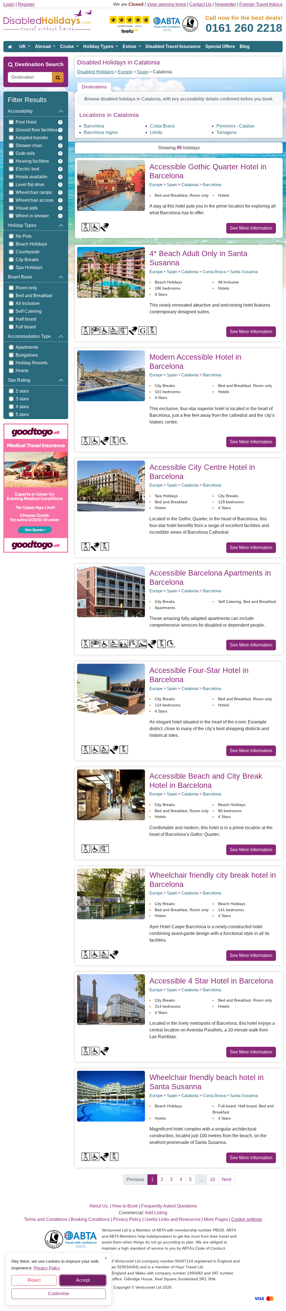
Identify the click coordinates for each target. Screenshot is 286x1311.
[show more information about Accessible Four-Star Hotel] (111, 689)
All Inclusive (28, 303)
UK (23, 46)
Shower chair (29, 145)
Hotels (22, 370)
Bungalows (27, 355)
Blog (245, 46)
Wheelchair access (34, 200)
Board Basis (20, 277)
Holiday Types (99, 46)
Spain (143, 71)
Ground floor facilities (37, 130)
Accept (83, 1280)
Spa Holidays (29, 267)
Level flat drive (30, 184)
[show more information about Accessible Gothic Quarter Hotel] (111, 185)
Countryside (28, 251)
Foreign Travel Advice (261, 4)
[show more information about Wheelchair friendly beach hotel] (111, 1095)
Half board (26, 319)
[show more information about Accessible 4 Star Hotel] (111, 999)
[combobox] (30, 77)
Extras (130, 46)
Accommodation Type (29, 336)
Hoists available (31, 176)
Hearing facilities (32, 161)
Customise (58, 1293)
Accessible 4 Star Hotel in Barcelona (211, 980)
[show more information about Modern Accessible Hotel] (111, 375)
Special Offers (220, 46)
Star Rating (19, 380)
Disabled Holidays (95, 71)
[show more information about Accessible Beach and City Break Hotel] (111, 794)
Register (26, 4)
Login (9, 4)
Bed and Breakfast (34, 295)
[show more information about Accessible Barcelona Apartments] (111, 591)
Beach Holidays (31, 244)
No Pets (24, 236)
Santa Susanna (244, 271)
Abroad (43, 46)
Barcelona (94, 126)
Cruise (67, 46)
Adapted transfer (32, 137)
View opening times (166, 4)
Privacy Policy (47, 1267)
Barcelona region (101, 132)
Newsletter (225, 4)
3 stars (22, 398)
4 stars (22, 406)
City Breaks (27, 259)
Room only (26, 287)
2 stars (22, 391)
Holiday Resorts (31, 362)
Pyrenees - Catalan (235, 126)
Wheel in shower (32, 215)
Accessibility (20, 111)
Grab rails (25, 153)
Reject (34, 1280)
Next (226, 1179)
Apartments (27, 347)
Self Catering (29, 311)
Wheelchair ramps (34, 192)
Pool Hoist (26, 122)
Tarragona (226, 132)
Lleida (156, 132)
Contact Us (200, 4)
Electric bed (27, 169)
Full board (26, 326)
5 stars (22, 414)
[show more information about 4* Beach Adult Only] (111, 272)
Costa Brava (162, 126)
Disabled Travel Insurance (173, 46)
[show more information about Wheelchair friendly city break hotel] (111, 893)
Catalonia (189, 184)
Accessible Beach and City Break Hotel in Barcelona (205, 781)
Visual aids (27, 208)
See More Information (251, 228)
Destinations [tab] (94, 87)
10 (212, 1179)
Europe (125, 71)
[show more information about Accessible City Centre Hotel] (111, 485)
